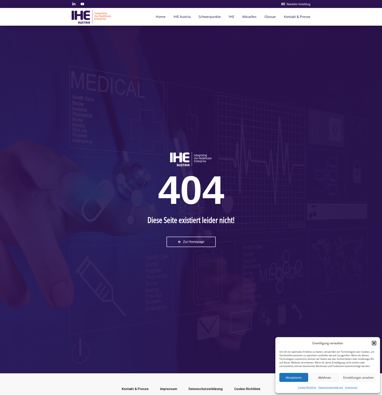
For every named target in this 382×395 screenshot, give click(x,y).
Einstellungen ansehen (358, 377)
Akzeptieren (294, 377)
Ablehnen (324, 377)
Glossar (270, 16)
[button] (374, 343)
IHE (231, 16)
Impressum (351, 387)
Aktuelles (249, 16)
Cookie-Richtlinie (307, 387)
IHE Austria (182, 16)
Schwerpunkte (210, 16)
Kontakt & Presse (297, 16)
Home (161, 16)
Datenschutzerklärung (330, 387)
